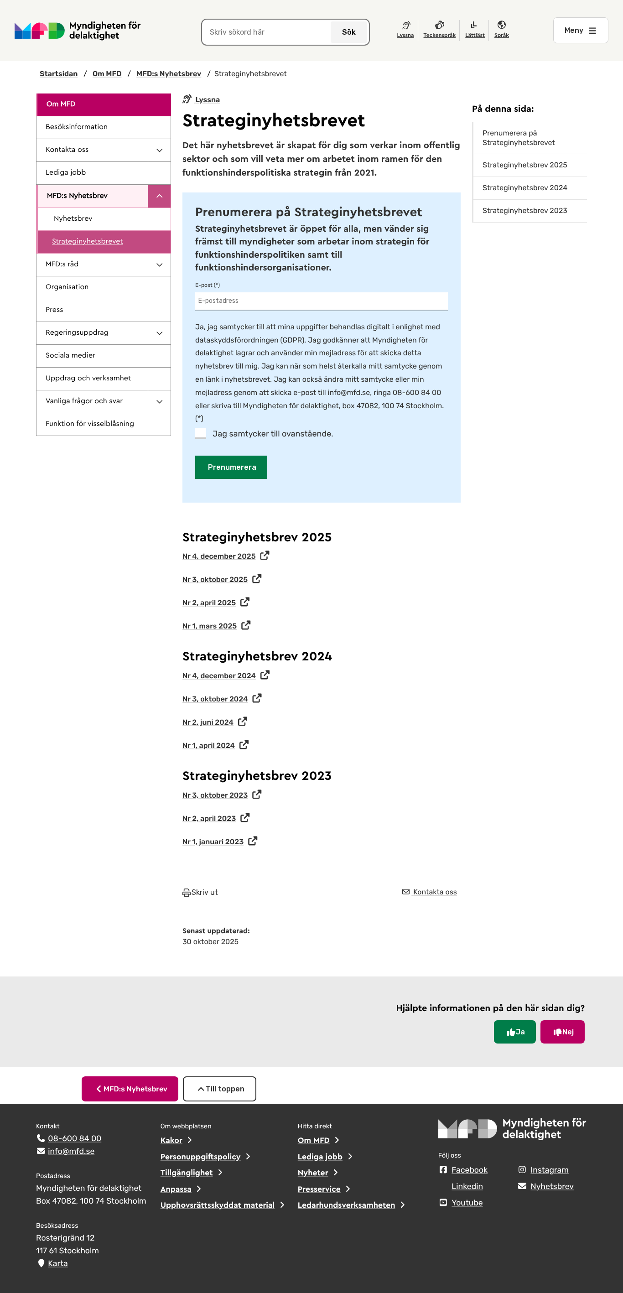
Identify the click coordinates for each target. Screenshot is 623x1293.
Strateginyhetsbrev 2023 (525, 210)
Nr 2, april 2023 (209, 818)
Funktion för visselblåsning (90, 424)
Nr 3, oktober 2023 (215, 795)
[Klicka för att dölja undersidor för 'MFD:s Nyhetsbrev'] (159, 196)
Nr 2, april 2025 (209, 602)
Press (54, 310)
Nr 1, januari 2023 (213, 841)
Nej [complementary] (568, 1032)
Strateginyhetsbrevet (87, 241)
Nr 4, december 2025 (219, 556)
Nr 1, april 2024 (208, 745)
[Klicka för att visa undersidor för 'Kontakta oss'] (159, 150)
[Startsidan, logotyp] (512, 1131)
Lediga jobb (66, 173)
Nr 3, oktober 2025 (215, 579)
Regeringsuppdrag (77, 333)
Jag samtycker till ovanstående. (273, 434)
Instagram (549, 1170)
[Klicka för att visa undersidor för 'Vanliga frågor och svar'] (159, 401)
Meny (574, 30)
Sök (349, 32)
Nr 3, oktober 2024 (215, 699)
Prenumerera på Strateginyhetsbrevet (519, 138)
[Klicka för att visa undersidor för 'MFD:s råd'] (159, 265)
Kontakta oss (67, 150)
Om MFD (61, 104)
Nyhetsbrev (73, 219)
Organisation (67, 287)
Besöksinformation (77, 127)
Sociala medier (70, 355)
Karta (57, 1263)
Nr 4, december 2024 (219, 675)
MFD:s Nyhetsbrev (77, 196)
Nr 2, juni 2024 (208, 722)
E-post (204, 285)
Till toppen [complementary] (225, 1089)
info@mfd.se (71, 1151)
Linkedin (467, 1186)
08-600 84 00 (74, 1138)
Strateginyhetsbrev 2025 (525, 165)
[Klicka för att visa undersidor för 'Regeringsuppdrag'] (159, 333)
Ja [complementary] (520, 1032)
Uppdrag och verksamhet (88, 378)
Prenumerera (232, 467)
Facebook (470, 1170)
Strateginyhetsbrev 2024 (525, 187)
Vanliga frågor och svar (84, 401)
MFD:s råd (62, 264)
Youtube (467, 1203)
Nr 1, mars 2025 (209, 626)
